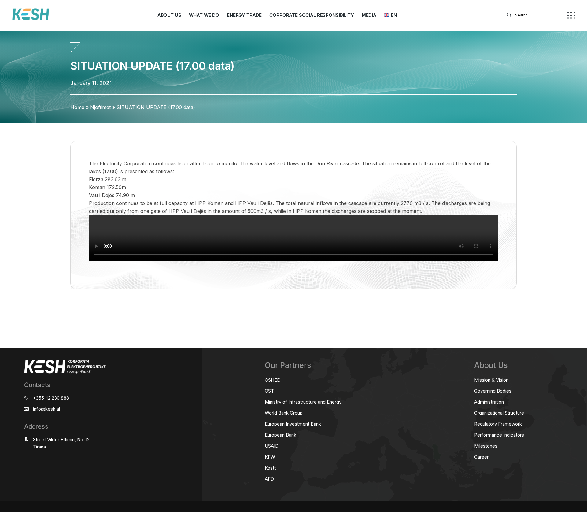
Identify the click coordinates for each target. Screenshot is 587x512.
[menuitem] (390, 15)
